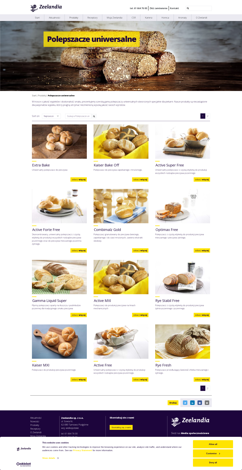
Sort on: (36, 116)
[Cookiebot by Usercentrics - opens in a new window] (23, 464)
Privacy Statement (82, 450)
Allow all (213, 444)
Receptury (92, 17)
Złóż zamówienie (158, 8)
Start (37, 17)
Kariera (148, 17)
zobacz (79, 179)
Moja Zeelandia (114, 17)
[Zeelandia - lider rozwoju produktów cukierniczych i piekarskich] (46, 8)
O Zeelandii (201, 17)
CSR (134, 17)
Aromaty (182, 17)
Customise (211, 453)
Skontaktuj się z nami (121, 427)
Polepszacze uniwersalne (61, 95)
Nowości (34, 421)
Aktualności (54, 17)
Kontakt (174, 8)
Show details (48, 458)
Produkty (73, 17)
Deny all (213, 462)
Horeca (165, 17)
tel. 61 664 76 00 (138, 8)
